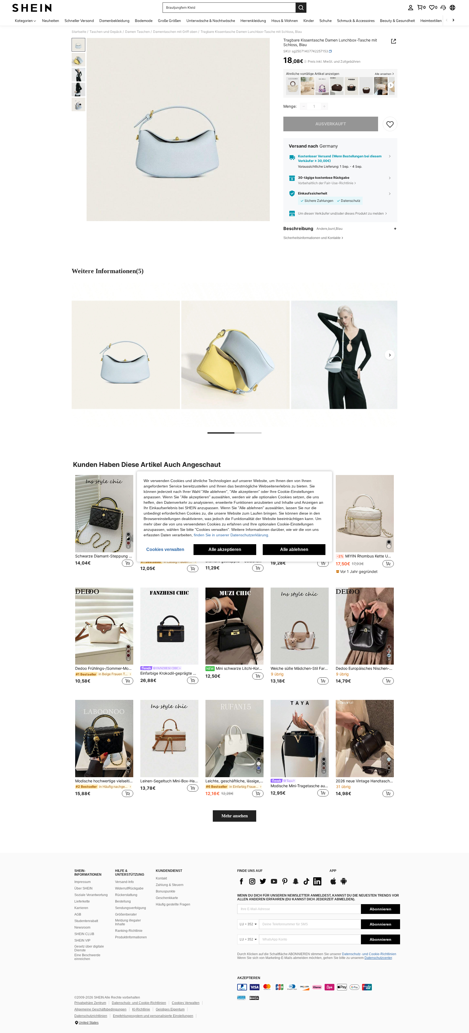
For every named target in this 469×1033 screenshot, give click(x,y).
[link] (421, 7)
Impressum (82, 882)
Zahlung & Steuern (169, 885)
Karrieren (81, 908)
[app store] (333, 884)
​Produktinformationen (131, 937)
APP (332, 871)
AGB (77, 914)
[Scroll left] (447, 20)
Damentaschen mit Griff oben (175, 32)
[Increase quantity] (324, 106)
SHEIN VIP (82, 940)
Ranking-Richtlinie (128, 931)
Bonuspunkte (165, 891)
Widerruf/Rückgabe (129, 888)
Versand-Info (124, 882)
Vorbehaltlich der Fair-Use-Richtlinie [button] (325, 183)
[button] (443, 7)
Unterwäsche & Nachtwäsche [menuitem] (210, 20)
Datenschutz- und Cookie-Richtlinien (369, 954)
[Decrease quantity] (303, 106)
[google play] (343, 884)
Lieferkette (82, 901)
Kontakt (161, 878)
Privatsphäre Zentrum (90, 1003)
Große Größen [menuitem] (169, 20)
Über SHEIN (83, 888)
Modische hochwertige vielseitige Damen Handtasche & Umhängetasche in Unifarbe (104, 781)
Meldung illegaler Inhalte (128, 922)
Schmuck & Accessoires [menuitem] (356, 20)
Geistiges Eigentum (170, 1009)
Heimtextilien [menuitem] (431, 20)
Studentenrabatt (86, 921)
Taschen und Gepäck (106, 32)
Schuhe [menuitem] (325, 20)
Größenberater (126, 914)
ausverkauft (330, 123)
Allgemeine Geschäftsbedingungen (100, 1009)
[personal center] (410, 7)
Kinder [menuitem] (308, 20)
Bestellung (123, 901)
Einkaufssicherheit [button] (312, 193)
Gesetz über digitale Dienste (89, 948)
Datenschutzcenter (378, 958)
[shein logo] (32, 7)
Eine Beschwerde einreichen (87, 957)
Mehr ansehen (234, 816)
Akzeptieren (248, 978)
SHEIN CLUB (84, 934)
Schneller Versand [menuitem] (79, 20)
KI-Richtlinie (141, 1009)
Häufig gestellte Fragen (173, 904)
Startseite (79, 32)
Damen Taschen (137, 32)
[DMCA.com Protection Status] (254, 998)
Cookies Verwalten (185, 1003)
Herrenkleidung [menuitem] (253, 20)
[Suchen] (301, 7)
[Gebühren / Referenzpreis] (305, 61)
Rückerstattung (126, 895)
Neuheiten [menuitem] (50, 20)
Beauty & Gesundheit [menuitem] (397, 20)
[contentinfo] (318, 987)
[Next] (390, 355)
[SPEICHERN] (390, 124)
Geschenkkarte (167, 898)
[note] (357, 571)
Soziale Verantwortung (91, 895)
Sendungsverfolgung (130, 908)
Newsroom (82, 927)
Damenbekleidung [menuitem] (114, 20)
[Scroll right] (453, 20)
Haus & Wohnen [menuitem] (284, 20)
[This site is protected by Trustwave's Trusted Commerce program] (241, 998)
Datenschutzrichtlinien (90, 1016)
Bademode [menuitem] (144, 20)
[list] (280, 881)
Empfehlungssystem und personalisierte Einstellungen (153, 1016)
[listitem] (293, 86)
